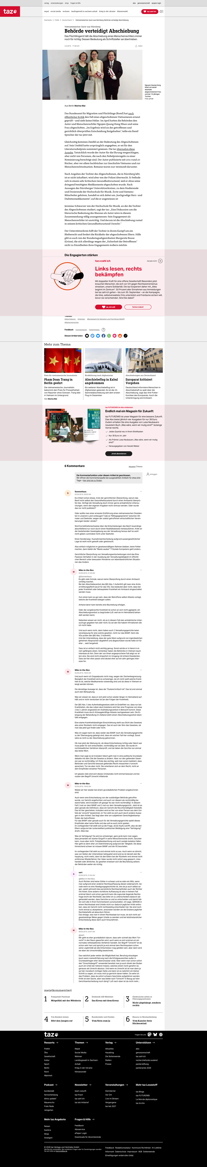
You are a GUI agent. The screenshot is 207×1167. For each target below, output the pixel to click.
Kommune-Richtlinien (141, 1148)
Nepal (77, 1049)
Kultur (47, 1060)
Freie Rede (49, 1106)
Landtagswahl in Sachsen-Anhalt (86, 1062)
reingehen (48, 1110)
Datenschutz (121, 1151)
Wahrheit (48, 1075)
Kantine (47, 1130)
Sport (46, 1064)
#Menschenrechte (72, 322)
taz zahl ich (141, 1056)
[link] (47, 11)
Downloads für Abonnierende (88, 1137)
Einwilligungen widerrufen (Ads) (119, 1155)
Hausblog (109, 1052)
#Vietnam (81, 319)
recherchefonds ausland (147, 1060)
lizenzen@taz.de (61, 1151)
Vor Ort (108, 1095)
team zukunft (80, 1091)
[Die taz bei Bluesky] (155, 1036)
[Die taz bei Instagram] (161, 1036)
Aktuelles (109, 1049)
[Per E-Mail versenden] (87, 336)
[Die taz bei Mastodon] (150, 1036)
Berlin (46, 1068)
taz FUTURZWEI (143, 1095)
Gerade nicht (152, 261)
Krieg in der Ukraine (83, 1068)
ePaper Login (81, 1133)
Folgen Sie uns (140, 1035)
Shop (46, 1134)
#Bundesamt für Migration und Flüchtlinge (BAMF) (106, 319)
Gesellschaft (49, 1056)
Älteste (139, 467)
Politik (57, 20)
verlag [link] (46, 3)
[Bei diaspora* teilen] (114, 336)
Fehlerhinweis (94, 330)
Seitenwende (149, 1151)
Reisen (47, 1126)
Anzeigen (48, 1138)
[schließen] (160, 261)
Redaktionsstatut (123, 1148)
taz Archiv (140, 1103)
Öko (46, 1052)
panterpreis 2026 (143, 1068)
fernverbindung (51, 1095)
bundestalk (49, 1091)
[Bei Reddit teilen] (120, 336)
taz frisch (79, 1095)
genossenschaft (143, 1052)
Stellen (108, 1060)
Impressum (132, 1151)
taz (51, 1034)
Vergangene (110, 1102)
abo (137, 1049)
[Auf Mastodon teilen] (92, 336)
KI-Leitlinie (156, 1148)
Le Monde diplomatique (146, 1099)
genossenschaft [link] (144, 3)
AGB (140, 1151)
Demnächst (110, 1091)
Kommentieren (81, 330)
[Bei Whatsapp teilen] (109, 336)
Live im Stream (112, 1098)
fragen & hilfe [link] (75, 3)
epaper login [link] (156, 3)
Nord (46, 1071)
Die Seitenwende (112, 1056)
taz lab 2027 (110, 1106)
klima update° (50, 1098)
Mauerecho (49, 1102)
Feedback (79, 1125)
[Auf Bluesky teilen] (98, 336)
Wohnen (78, 1056)
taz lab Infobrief (82, 1102)
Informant (110, 1151)
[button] (161, 11)
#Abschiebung (70, 319)
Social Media (80, 1052)
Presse (108, 1064)
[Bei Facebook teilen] (103, 336)
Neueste (132, 467)
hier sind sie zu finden (92, 480)
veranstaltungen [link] (57, 3)
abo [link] (134, 3)
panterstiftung (142, 1064)
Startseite (48, 20)
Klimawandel (80, 1071)
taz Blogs (140, 1091)
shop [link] (67, 3)
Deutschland (67, 20)
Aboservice (80, 1129)
